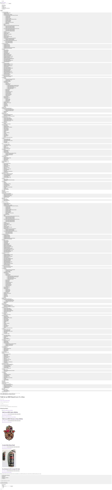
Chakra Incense (8, 95)
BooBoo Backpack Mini (5, 161)
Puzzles (5, 146)
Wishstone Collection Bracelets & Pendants (10, 228)
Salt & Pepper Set (6, 184)
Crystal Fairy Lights (6, 23)
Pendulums (7, 213)
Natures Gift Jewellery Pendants (10, 26)
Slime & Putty (6, 159)
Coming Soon (4, 7)
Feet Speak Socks (6, 169)
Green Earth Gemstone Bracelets (10, 30)
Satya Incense (7, 280)
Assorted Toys (6, 336)
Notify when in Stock (18, 420)
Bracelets (3, 239)
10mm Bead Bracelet (7, 243)
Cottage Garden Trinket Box (8, 118)
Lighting (3, 328)
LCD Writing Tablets (7, 144)
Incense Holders (6, 96)
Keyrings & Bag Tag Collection (6, 193)
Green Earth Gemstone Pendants (10, 29)
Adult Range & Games (5, 172)
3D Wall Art (5, 180)
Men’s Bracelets (6, 49)
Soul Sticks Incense (8, 92)
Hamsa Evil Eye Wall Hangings (8, 75)
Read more (12, 420)
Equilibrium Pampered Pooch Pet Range (9, 47)
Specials (3, 6)
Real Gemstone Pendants (9, 41)
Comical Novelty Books (7, 163)
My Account (4, 484)
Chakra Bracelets (6, 50)
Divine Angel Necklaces (7, 74)
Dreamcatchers (4, 192)
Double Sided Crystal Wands (10, 22)
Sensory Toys (6, 347)
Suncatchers (3, 381)
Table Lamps (5, 141)
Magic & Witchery (6, 128)
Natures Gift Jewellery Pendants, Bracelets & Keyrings (11, 25)
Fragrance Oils (6, 105)
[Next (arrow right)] (1, 489)
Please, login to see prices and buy (5, 400)
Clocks (5, 136)
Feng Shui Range (6, 325)
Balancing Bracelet (6, 53)
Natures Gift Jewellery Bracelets (8, 56)
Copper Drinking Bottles (7, 183)
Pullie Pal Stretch (6, 158)
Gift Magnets (5, 362)
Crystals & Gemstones (5, 202)
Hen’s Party (5, 170)
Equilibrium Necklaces (7, 64)
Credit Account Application (6, 475)
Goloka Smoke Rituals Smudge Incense (12, 276)
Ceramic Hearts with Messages (8, 171)
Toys (2, 143)
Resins (5, 106)
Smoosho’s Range (6, 152)
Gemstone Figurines (8, 20)
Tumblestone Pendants (7, 70)
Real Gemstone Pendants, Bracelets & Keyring (10, 40)
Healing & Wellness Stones (7, 224)
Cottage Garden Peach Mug (8, 119)
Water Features (4, 303)
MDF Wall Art (6, 369)
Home (1, 393)
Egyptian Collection (6, 132)
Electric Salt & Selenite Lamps (10, 109)
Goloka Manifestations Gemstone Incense (13, 85)
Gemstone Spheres (8, 210)
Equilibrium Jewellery (5, 43)
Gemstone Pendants (6, 63)
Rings (4, 24)
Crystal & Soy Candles (9, 79)
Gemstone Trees (6, 33)
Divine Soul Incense (8, 94)
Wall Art (3, 178)
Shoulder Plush (6, 150)
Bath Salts (5, 302)
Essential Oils (6, 295)
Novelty (3, 162)
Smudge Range (6, 288)
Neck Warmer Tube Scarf (7, 168)
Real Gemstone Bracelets (9, 232)
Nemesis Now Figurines (7, 115)
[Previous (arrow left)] (0, 489)
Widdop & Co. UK (4, 116)
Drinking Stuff (6, 355)
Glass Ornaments (6, 189)
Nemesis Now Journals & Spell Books (9, 306)
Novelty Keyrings (6, 197)
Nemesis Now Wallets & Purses (8, 114)
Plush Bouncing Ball (7, 340)
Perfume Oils (5, 104)
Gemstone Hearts (8, 16)
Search (10, 3)
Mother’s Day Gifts (4, 201)
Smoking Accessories (7, 165)
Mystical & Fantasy (4, 124)
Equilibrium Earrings (7, 44)
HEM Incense (7, 90)
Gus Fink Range (6, 155)
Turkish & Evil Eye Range (5, 265)
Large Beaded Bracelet (7, 59)
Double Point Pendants (7, 262)
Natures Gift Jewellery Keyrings (10, 27)
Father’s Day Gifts (4, 198)
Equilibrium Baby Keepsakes (8, 48)
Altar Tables (5, 134)
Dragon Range (6, 127)
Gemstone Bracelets (6, 61)
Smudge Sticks (8, 291)
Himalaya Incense (8, 83)
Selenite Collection (6, 35)
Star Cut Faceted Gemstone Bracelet (9, 58)
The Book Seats (6, 188)
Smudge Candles (8, 80)
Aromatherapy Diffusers (7, 81)
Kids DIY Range (6, 147)
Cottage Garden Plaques (7, 117)
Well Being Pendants (7, 73)
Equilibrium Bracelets (7, 235)
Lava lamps (5, 332)
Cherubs (5, 133)
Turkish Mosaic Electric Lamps (8, 140)
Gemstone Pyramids (8, 18)
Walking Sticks (4, 107)
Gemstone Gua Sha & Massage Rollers (11, 209)
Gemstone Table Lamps (7, 12)
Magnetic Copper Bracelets (7, 54)
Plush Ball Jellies (6, 151)
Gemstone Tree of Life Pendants (8, 72)
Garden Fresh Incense (9, 284)
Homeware (3, 181)
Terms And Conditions (5, 477)
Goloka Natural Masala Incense (11, 87)
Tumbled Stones (8, 17)
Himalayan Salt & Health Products (7, 108)
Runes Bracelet (6, 51)
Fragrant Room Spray (7, 97)
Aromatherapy (4, 77)
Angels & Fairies (6, 129)
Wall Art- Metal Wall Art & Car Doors (9, 370)
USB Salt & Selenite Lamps (9, 110)
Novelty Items (6, 166)
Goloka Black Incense (10, 88)
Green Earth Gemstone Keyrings (10, 221)
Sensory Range (4, 156)
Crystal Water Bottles (7, 32)
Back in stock (4, 5)
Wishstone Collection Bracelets (10, 38)
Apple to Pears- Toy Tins (7, 120)
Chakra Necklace (6, 66)
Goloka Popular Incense (10, 277)
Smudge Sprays (8, 98)
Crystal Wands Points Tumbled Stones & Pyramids (11, 15)
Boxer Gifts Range (4, 122)
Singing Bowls (6, 125)
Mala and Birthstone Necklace (8, 261)
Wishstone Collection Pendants (10, 39)
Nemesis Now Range (5, 113)
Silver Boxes (5, 186)
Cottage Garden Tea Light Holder (10, 269)
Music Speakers (6, 354)
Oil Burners (5, 103)
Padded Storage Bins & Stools (8, 377)
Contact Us (3, 478)
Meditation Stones (6, 13)
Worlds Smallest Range (7, 148)
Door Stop (5, 121)
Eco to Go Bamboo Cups (7, 177)
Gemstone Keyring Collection (8, 14)
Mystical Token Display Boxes (8, 137)
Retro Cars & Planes (6, 167)
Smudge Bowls (8, 100)
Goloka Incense (8, 84)
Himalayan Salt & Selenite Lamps (8, 299)
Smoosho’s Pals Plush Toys (9, 153)
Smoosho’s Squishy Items (9, 154)
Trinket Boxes (6, 135)
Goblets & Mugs (6, 130)
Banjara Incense (8, 89)
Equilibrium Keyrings (7, 46)
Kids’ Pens (3, 388)
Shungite (5, 31)
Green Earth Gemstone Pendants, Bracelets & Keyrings (11, 28)
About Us (3, 476)
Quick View (9, 420)
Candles (5, 78)
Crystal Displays (6, 37)
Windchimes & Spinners (5, 191)
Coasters (5, 187)
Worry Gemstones (8, 21)
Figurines (5, 321)
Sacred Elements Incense (9, 91)
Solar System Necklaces (7, 67)
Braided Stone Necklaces (7, 69)
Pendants (3, 62)
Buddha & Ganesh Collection (8, 317)
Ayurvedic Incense (8, 93)
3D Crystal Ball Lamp (7, 139)
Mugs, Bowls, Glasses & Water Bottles (7, 173)
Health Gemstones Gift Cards (8, 36)
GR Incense (7, 273)
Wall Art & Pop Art (5, 393)
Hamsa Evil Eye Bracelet (7, 55)
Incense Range (6, 82)
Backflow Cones (6, 101)
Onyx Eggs (5, 34)
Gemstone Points (8, 206)
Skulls (5, 131)
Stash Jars (5, 358)
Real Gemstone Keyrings (9, 42)
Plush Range (4, 149)
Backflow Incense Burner (7, 102)
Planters (5, 123)
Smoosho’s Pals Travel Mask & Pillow (11, 343)
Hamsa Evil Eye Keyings (7, 76)
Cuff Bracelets (6, 52)
